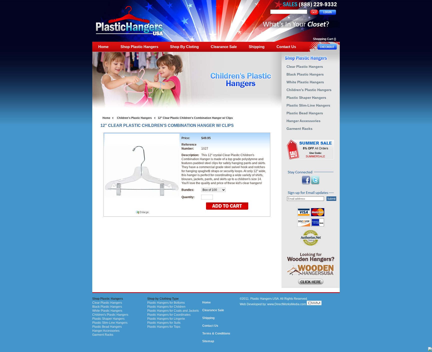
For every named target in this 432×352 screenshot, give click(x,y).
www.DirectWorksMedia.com (286, 304)
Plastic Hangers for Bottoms (166, 302)
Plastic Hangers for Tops (163, 326)
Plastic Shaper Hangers (108, 318)
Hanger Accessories (106, 330)
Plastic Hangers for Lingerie (166, 318)
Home (106, 117)
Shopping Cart (323, 39)
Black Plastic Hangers (107, 306)
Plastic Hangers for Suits (163, 322)
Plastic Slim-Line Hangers (110, 322)
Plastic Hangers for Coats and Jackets (173, 310)
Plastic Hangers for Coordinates (168, 314)
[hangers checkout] (321, 47)
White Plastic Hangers (107, 310)
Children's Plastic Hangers (134, 117)
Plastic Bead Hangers (107, 326)
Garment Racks (102, 334)
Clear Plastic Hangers (107, 302)
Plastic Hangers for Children (166, 306)
